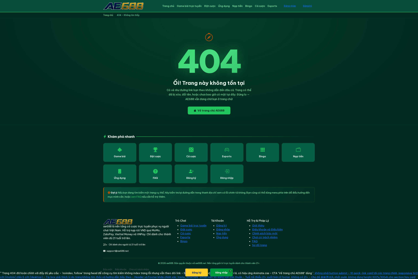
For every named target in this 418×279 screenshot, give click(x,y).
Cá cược (260, 6)
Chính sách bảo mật (264, 233)
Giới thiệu (258, 225)
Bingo (248, 6)
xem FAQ (136, 196)
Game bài (120, 156)
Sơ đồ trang (259, 245)
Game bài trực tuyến (189, 6)
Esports (272, 6)
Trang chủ (168, 6)
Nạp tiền (237, 6)
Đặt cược (210, 6)
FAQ (155, 178)
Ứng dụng (224, 6)
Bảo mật (107, 269)
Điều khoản (120, 269)
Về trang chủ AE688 (211, 110)
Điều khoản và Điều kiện (267, 229)
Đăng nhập (290, 5)
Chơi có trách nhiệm (265, 237)
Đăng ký (307, 5)
